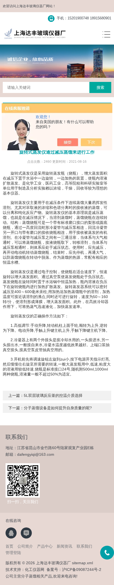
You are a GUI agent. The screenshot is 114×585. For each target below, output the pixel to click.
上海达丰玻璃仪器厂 (31, 6)
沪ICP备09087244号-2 (81, 569)
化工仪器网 (34, 569)
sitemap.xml (82, 563)
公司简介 (25, 546)
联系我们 (84, 546)
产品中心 (45, 546)
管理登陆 (13, 552)
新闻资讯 (64, 546)
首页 (9, 546)
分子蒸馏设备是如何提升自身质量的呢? (58, 408)
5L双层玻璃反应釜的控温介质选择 (53, 395)
